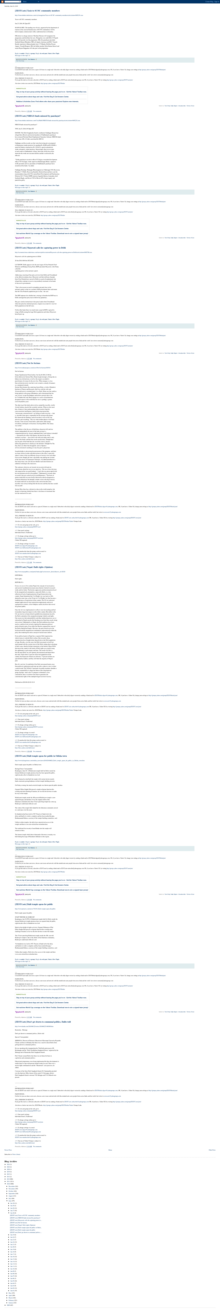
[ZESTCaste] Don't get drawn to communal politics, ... (26, 1232)
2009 (8, 1305)
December (12, 1186)
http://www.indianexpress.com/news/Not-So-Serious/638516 (32, 368)
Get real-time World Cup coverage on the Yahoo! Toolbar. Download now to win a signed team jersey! (52, 233)
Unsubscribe (182, 105)
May (10, 1293)
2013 (8, 1177)
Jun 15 (12, 1259)
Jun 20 (12, 1247)
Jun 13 (12, 1264)
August (11, 1196)
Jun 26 (12, 1213)
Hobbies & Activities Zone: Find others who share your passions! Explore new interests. (47, 101)
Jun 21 (12, 1244)
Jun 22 (12, 1242)
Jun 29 (12, 1206)
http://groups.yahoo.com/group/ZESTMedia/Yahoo (58, 521)
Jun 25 (12, 1235)
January (11, 1303)
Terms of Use (190, 105)
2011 (8, 1181)
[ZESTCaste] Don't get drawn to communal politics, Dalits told (43, 1021)
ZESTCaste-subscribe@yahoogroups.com (76, 518)
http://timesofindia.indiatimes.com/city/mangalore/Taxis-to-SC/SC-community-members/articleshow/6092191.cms (49, 15)
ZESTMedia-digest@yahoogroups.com (106, 506)
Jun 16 (12, 1257)
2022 (8, 1167)
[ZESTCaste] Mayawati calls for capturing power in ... (26, 1220)
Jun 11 (12, 1266)
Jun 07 (12, 1276)
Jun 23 (12, 1240)
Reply (41, 53)
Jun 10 (12, 1269)
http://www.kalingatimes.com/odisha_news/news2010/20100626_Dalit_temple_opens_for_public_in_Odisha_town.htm (50, 760)
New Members (31, 59)
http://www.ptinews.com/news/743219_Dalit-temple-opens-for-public (35, 909)
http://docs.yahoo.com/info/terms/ (25, 559)
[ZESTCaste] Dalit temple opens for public (34, 904)
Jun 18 (12, 1252)
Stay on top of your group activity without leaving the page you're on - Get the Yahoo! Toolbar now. (51, 92)
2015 (8, 1174)
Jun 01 (12, 1291)
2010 (8, 1184)
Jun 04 (12, 1283)
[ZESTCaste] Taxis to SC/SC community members (37, 10)
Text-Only (167, 105)
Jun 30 (12, 1203)
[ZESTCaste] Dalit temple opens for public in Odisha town (41, 755)
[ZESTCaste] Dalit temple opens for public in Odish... (26, 1227)
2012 (8, 1179)
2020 (8, 1169)
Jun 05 (12, 1281)
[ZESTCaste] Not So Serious (27, 363)
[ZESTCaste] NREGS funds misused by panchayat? (38, 115)
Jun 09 (12, 1271)
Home (110, 1150)
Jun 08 (12, 1274)
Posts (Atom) (16, 1154)
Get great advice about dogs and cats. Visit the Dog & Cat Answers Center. (42, 97)
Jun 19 (12, 1249)
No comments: (37, 111)
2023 (8, 1164)
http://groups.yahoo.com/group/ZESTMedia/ (53, 83)
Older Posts (212, 1150)
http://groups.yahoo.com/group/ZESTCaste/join (29, 538)
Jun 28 (12, 1208)
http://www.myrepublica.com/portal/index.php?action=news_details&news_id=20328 (40, 572)
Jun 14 (12, 1261)
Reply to (20, 53)
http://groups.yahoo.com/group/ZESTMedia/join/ (152, 69)
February (11, 1300)
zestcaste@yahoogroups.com (112, 512)
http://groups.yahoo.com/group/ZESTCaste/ (28, 527)
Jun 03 (12, 1286)
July (10, 1198)
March (11, 1298)
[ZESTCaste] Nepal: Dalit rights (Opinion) (34, 567)
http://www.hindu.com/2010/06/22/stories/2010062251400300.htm (34, 1026)
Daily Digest (174, 105)
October (11, 1191)
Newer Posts (8, 1150)
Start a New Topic (53, 53)
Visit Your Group (20, 60)
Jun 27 (12, 1210)
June (10, 1201)
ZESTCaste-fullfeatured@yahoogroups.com (28, 548)
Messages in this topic (21, 55)
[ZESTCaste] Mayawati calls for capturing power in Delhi (40, 247)
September (12, 1193)
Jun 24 (12, 1237)
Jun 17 (12, 1254)
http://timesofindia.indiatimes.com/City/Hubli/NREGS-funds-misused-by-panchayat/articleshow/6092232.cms (47, 120)
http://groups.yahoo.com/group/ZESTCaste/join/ (120, 80)
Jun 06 (12, 1278)
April (10, 1295)
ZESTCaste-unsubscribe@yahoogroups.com (28, 553)
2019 (8, 1172)
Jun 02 (12, 1288)
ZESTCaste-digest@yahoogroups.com (26, 546)
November (12, 1189)
